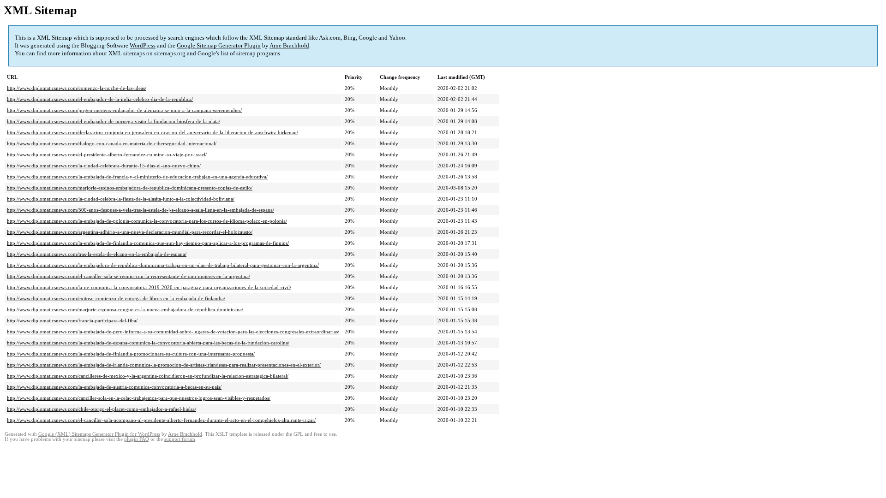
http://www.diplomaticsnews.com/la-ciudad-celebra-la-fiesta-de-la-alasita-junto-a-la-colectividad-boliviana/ (120, 199)
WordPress (143, 45)
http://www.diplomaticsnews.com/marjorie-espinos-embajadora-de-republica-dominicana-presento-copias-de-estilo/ (129, 187)
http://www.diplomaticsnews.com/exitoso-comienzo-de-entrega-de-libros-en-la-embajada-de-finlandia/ (116, 298)
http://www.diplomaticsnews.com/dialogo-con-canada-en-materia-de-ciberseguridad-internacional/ (111, 143)
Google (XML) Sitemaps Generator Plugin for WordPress (99, 434)
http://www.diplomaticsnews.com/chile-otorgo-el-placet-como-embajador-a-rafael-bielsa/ (101, 409)
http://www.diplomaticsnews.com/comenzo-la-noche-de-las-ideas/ (76, 88)
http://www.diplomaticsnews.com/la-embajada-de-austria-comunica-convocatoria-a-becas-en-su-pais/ (114, 387)
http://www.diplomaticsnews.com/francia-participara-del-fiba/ (72, 320)
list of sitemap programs (250, 53)
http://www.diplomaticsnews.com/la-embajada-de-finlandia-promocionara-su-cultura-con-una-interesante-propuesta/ (131, 353)
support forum (179, 439)
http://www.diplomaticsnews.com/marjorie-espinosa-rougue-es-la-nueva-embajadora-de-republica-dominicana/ (125, 309)
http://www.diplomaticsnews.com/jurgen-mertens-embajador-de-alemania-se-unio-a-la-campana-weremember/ (124, 110)
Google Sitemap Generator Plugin (219, 45)
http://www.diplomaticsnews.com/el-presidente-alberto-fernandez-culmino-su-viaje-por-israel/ (107, 154)
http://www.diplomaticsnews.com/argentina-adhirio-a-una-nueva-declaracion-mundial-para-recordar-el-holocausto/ (129, 232)
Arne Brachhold (289, 45)
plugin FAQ (136, 439)
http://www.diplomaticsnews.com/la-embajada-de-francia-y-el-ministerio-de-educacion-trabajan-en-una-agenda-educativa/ (137, 176)
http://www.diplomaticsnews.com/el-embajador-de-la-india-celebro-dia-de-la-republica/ (100, 99)
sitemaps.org (170, 53)
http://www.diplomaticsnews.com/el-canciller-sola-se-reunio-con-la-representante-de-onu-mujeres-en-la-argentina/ (128, 276)
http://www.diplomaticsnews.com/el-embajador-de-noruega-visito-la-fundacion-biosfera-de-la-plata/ (113, 121)
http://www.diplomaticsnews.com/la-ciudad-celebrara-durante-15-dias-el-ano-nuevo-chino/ (104, 165)
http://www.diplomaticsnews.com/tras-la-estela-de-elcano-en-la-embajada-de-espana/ (96, 254)
